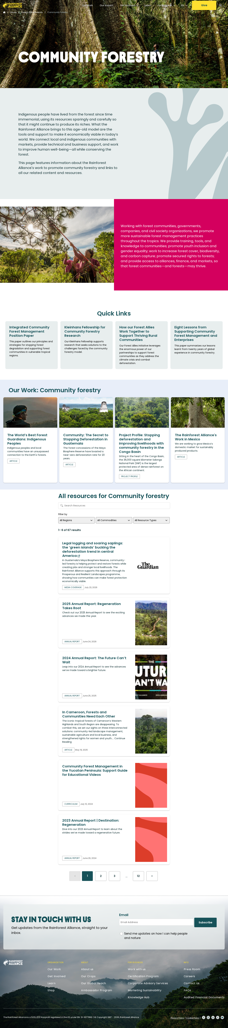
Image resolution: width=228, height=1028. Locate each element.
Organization (55, 962)
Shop (51, 990)
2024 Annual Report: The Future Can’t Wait (94, 660)
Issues (13, 12)
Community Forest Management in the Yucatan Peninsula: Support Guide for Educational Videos (95, 770)
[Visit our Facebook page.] (203, 1017)
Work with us (137, 969)
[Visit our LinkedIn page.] (213, 1017)
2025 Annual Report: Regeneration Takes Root (91, 605)
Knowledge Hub (139, 997)
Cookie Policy (192, 1017)
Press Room (192, 969)
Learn (147, 5)
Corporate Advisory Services (148, 983)
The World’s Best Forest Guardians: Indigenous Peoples (27, 439)
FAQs (187, 990)
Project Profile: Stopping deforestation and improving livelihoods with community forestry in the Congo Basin (141, 443)
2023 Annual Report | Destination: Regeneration (90, 822)
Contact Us (192, 983)
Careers (189, 976)
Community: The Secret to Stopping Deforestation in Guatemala (85, 439)
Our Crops (88, 976)
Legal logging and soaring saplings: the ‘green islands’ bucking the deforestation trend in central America (92, 549)
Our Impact (106, 5)
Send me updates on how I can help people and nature (155, 936)
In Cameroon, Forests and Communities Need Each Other (88, 714)
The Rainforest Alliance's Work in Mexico (196, 437)
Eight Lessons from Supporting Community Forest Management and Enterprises (195, 333)
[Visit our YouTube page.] (222, 1017)
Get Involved (127, 5)
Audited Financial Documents (204, 997)
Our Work (87, 5)
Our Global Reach (93, 983)
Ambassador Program (96, 990)
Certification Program (143, 976)
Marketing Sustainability (144, 990)
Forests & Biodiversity (32, 12)
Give (204, 5)
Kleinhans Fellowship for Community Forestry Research (84, 331)
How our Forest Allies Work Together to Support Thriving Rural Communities (138, 333)
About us (87, 969)
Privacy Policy (177, 1017)
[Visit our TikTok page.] (217, 1017)
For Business (165, 5)
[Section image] (30, 426)
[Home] (12, 5)
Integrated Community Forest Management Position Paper (29, 331)
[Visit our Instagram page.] (208, 1017)
